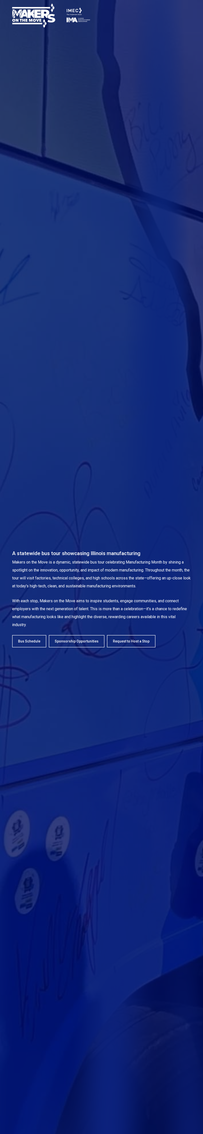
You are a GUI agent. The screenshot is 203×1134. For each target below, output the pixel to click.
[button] (29, 641)
